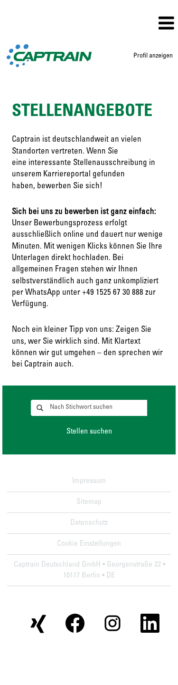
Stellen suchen (89, 431)
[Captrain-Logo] (49, 55)
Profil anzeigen (153, 56)
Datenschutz (89, 523)
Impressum (89, 481)
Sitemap (89, 502)
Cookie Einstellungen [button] (89, 544)
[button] (118, 24)
